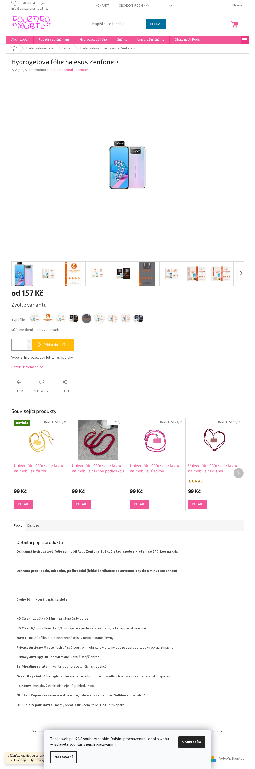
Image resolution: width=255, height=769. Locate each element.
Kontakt (102, 5)
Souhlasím (191, 742)
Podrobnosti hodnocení (71, 70)
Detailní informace (24, 367)
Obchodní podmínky (134, 5)
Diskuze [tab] (33, 525)
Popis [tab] (18, 525)
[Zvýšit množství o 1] (29, 342)
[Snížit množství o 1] (29, 347)
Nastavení (63, 757)
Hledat (156, 24)
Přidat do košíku (56, 344)
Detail (23, 504)
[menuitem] (19, 40)
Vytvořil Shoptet (231, 758)
